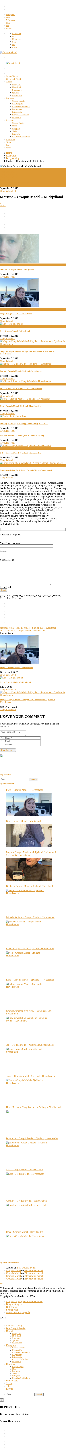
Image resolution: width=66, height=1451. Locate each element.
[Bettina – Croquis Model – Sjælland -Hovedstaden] (29, 900)
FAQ (8, 17)
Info (7, 26)
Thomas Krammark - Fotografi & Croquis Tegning (22, 435)
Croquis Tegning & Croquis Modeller (24, 1301)
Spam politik (12, 1309)
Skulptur (15, 131)
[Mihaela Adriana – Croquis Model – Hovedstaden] (29, 931)
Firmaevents (16, 117)
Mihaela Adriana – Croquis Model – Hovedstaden (30, 917)
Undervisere (10, 139)
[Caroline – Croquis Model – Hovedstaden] (29, 1215)
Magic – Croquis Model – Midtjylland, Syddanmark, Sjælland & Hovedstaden (31, 853)
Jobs (8, 145)
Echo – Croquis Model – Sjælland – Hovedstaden (30, 979)
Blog (8, 23)
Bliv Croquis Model (13, 79)
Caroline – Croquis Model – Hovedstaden (26, 1200)
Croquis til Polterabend (20, 115)
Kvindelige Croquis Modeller (14, 182)
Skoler (8, 142)
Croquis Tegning (12, 76)
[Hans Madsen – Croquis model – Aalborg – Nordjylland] (29, 1121)
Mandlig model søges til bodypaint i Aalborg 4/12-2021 (24, 423)
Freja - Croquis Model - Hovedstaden (16, 314)
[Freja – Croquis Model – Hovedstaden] (19, 663)
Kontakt (9, 28)
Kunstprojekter (17, 104)
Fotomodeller (17, 112)
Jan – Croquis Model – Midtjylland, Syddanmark (30, 1045)
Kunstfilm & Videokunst (21, 106)
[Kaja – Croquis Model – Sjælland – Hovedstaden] (29, 962)
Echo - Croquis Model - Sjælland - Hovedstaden (20, 453)
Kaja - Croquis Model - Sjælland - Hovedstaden (20, 406)
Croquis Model (7, 171)
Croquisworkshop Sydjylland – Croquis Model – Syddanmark (29, 1012)
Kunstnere (10, 120)
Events (8, 148)
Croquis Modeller (18, 101)
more (3, 205)
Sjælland (15, 93)
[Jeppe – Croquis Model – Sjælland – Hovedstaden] (29, 1090)
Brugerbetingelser (14, 1304)
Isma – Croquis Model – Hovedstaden (24, 1232)
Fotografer (16, 134)
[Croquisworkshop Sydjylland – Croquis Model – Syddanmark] (29, 1028)
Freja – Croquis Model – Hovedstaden (16, 667)
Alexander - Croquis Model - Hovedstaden (23, 630)
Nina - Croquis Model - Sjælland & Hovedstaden (28, 628)
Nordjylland (16, 84)
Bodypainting (17, 109)
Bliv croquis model (26, 1267)
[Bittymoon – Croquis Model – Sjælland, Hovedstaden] (29, 1152)
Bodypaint (16, 128)
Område (9, 82)
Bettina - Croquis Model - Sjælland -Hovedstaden (21, 371)
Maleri (14, 126)
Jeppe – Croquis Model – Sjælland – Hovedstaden (30, 1076)
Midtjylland (16, 87)
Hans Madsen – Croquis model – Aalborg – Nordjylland (33, 1107)
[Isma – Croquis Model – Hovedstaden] (29, 1246)
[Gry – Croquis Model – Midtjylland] (11, 677)
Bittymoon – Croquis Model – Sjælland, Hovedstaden (32, 1138)
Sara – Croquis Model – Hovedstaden (24, 1169)
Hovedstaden (17, 95)
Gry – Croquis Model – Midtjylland (15, 682)
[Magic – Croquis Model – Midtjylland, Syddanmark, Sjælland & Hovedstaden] (33, 695)
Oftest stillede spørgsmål (18, 1312)
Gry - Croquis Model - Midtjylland (15, 331)
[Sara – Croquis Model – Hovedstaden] (29, 1184)
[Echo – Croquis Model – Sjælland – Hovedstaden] (29, 994)
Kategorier (10, 98)
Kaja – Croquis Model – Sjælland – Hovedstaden (30, 948)
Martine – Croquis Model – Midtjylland (17, 269)
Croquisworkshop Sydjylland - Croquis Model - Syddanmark (26, 470)
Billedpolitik (10, 15)
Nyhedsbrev (10, 20)
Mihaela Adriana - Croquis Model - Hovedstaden (21, 388)
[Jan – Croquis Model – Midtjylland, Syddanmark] (29, 1059)
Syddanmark (16, 90)
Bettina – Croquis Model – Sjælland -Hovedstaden (30, 886)
